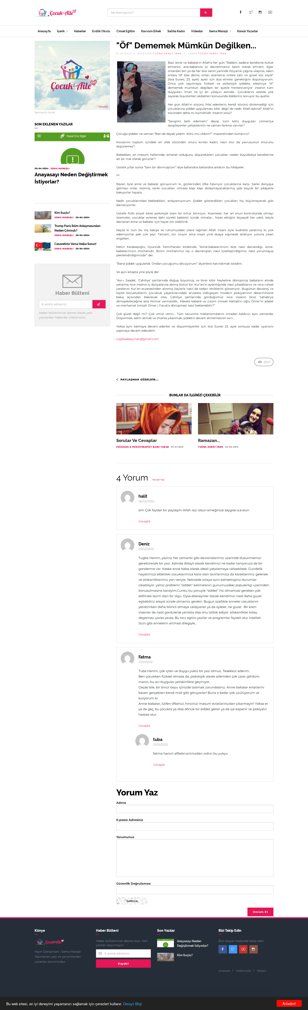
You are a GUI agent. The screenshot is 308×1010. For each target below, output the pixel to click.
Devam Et (260, 911)
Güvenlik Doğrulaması (133, 883)
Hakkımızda (243, 970)
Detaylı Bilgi (132, 1003)
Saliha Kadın (176, 31)
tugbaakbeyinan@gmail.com (137, 339)
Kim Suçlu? (62, 212)
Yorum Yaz (158, 480)
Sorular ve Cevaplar (136, 440)
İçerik (61, 31)
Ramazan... (209, 440)
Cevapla (144, 521)
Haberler (80, 31)
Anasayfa (44, 31)
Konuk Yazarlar (247, 31)
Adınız (121, 803)
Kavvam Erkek (151, 31)
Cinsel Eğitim (125, 31)
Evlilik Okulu (101, 31)
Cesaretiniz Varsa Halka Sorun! (75, 244)
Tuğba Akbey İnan (167, 53)
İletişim (261, 970)
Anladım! (289, 1003)
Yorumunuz (125, 837)
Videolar (197, 31)
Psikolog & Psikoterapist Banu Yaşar (142, 447)
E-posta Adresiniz (129, 820)
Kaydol (123, 963)
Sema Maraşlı (219, 31)
